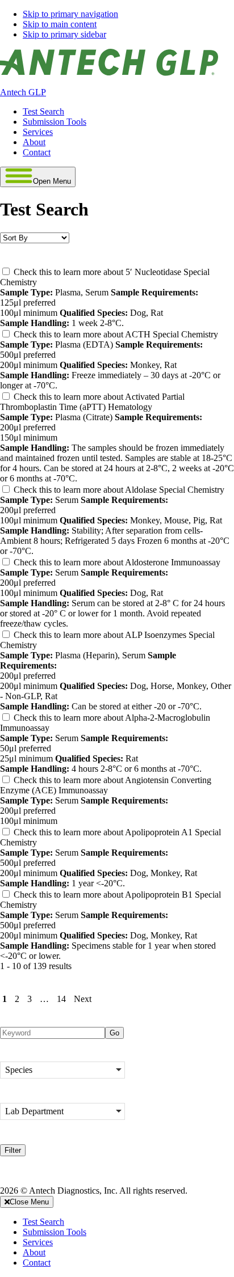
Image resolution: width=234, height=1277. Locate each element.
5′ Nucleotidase (98, 272)
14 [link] (61, 999)
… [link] (44, 999)
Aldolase (86, 489)
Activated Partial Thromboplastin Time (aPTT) (92, 402)
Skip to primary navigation (70, 14)
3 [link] (29, 999)
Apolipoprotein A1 (104, 832)
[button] (62, 1070)
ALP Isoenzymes (101, 635)
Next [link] (82, 999)
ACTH (83, 334)
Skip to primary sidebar (64, 34)
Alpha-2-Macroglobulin (112, 717)
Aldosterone (92, 562)
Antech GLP (23, 92)
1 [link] (4, 999)
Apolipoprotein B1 (104, 894)
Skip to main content (60, 24)
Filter (13, 1150)
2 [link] (17, 999)
